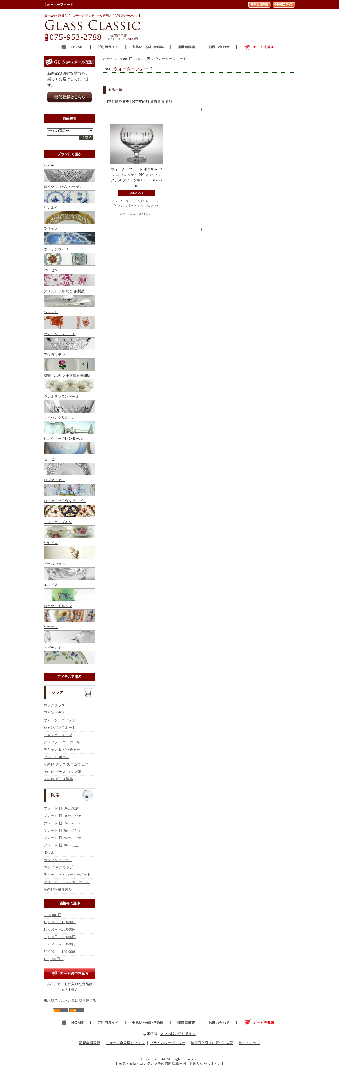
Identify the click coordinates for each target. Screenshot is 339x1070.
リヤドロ (51, 543)
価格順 (155, 101)
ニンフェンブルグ (58, 522)
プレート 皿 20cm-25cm (62, 831)
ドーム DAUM (55, 564)
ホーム (108, 59)
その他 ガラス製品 (58, 779)
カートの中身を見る (69, 973)
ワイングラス (54, 713)
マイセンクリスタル (60, 417)
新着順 (167, 101)
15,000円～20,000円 (60, 929)
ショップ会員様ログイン (125, 1043)
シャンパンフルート (60, 727)
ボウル (49, 853)
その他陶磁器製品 (58, 889)
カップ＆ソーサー (58, 860)
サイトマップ (249, 1043)
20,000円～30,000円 (60, 937)
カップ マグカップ (58, 867)
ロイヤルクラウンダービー (65, 501)
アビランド (52, 648)
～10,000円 (52, 915)
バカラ (49, 166)
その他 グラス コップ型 (62, 772)
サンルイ (51, 208)
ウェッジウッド (56, 249)
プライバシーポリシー (167, 1043)
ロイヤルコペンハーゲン (63, 187)
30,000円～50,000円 (60, 944)
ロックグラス (54, 705)
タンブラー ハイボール (62, 742)
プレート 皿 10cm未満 (61, 808)
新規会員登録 (89, 1043)
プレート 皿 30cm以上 (61, 845)
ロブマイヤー (54, 480)
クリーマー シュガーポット (67, 882)
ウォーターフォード (60, 334)
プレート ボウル (56, 757)
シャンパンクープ (58, 735)
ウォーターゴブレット (61, 720)
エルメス (51, 585)
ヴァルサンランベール (61, 397)
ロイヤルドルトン (58, 606)
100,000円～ (54, 959)
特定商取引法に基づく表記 (212, 1043)
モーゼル (51, 459)
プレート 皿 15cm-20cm (62, 823)
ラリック (51, 229)
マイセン (51, 270)
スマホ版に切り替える (78, 1000)
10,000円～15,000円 (60, 922)
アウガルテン (54, 355)
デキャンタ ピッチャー (62, 749)
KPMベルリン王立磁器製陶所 (67, 376)
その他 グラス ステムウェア (66, 764)
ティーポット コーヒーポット (67, 875)
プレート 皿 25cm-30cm (62, 838)
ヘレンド (51, 312)
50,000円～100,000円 (61, 952)
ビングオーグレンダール (63, 438)
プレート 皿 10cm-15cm (62, 816)
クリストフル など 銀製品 (64, 291)
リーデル (51, 627)
